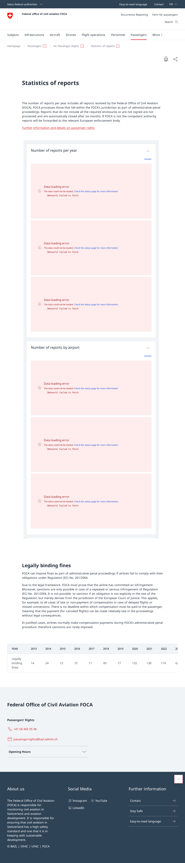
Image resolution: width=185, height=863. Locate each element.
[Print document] (166, 59)
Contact (135, 801)
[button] (13, 35)
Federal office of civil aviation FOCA (44, 14)
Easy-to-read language (145, 821)
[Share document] (175, 59)
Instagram (80, 801)
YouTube (101, 801)
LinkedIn (78, 808)
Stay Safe (136, 811)
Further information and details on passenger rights (58, 128)
